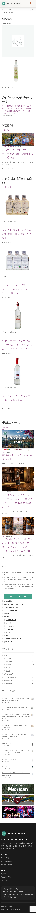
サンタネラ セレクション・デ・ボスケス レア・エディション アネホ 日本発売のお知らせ (18, 578)
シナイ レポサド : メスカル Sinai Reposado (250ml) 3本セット (16, 233)
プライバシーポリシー (14, 909)
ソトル (8, 668)
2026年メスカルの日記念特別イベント (15, 573)
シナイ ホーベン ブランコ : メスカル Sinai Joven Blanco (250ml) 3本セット (16, 289)
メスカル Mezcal (11, 620)
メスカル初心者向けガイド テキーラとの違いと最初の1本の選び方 (17, 153)
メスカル (15, 10)
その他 (8, 632)
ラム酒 (8, 671)
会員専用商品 (8, 683)
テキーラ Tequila (11, 623)
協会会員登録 (8, 680)
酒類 (10, 10)
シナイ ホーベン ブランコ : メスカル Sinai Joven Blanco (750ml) (16, 400)
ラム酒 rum (9, 629)
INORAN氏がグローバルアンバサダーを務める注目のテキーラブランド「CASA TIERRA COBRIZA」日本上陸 (19, 586)
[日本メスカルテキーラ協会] (13, 833)
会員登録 (3, 874)
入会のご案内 (8, 601)
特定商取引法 (4, 909)
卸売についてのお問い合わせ (12, 639)
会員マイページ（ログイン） (18, 596)
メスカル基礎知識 (8, 147)
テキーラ (8, 665)
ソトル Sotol (10, 626)
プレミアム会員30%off (10, 674)
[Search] (26, 3)
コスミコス (11, 661)
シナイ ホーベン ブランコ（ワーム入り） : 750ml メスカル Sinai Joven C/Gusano (17, 344)
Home (5, 10)
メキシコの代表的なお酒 (11, 607)
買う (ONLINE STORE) (7, 861)
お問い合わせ (8, 642)
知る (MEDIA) (5, 858)
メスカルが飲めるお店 (10, 610)
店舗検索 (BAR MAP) (7, 864)
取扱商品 (6, 617)
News (4, 452)
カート (6, 635)
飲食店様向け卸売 (6, 877)
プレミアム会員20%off (10, 677)
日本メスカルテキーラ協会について (14, 604)
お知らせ (6, 613)
